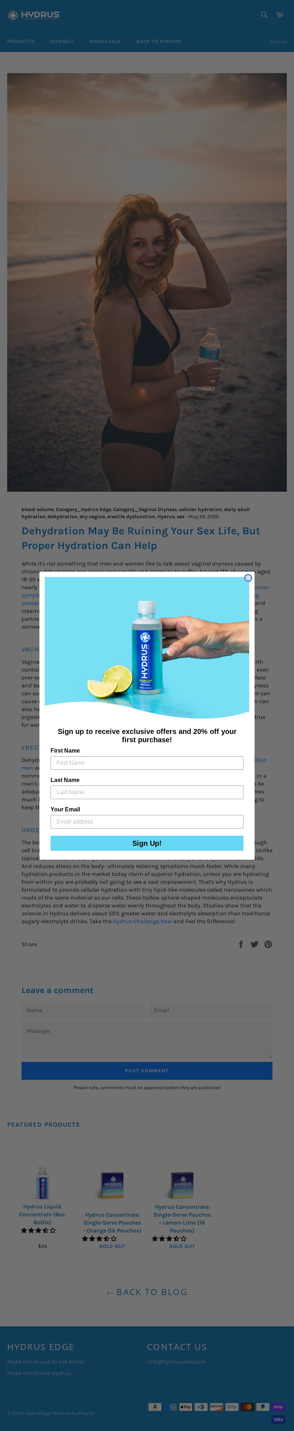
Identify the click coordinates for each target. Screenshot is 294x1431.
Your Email (65, 809)
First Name (65, 751)
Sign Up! (147, 843)
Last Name (65, 780)
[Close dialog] (248, 578)
